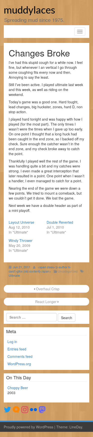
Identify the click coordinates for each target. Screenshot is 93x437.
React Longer (46, 301)
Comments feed (19, 356)
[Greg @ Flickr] (33, 409)
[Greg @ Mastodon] (42, 409)
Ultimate (14, 275)
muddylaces (29, 11)
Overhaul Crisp (47, 288)
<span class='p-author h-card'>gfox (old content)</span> (40, 269)
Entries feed (16, 348)
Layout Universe (21, 222)
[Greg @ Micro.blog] (16, 409)
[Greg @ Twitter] (7, 409)
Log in (12, 341)
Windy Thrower (20, 240)
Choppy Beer (17, 387)
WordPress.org (19, 363)
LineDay (75, 426)
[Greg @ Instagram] (24, 409)
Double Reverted (60, 222)
